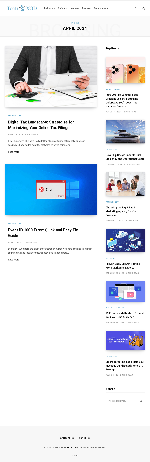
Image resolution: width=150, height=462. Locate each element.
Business (110, 258)
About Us (84, 438)
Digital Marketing (115, 308)
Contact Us (67, 438)
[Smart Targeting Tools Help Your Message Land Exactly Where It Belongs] (125, 340)
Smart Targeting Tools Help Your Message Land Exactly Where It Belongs (125, 365)
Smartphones (113, 89)
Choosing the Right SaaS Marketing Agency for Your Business (122, 211)
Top (76, 456)
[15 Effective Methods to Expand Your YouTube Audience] (125, 291)
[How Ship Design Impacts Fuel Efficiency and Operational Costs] (125, 131)
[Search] (142, 8)
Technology (14, 116)
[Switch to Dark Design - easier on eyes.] (136, 8)
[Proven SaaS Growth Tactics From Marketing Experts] (125, 240)
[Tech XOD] (21, 8)
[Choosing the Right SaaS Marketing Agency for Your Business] (125, 184)
